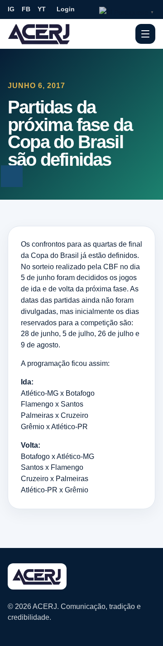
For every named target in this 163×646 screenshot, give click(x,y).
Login (66, 9)
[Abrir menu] (145, 34)
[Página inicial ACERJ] (39, 33)
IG (11, 9)
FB (26, 9)
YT (42, 9)
